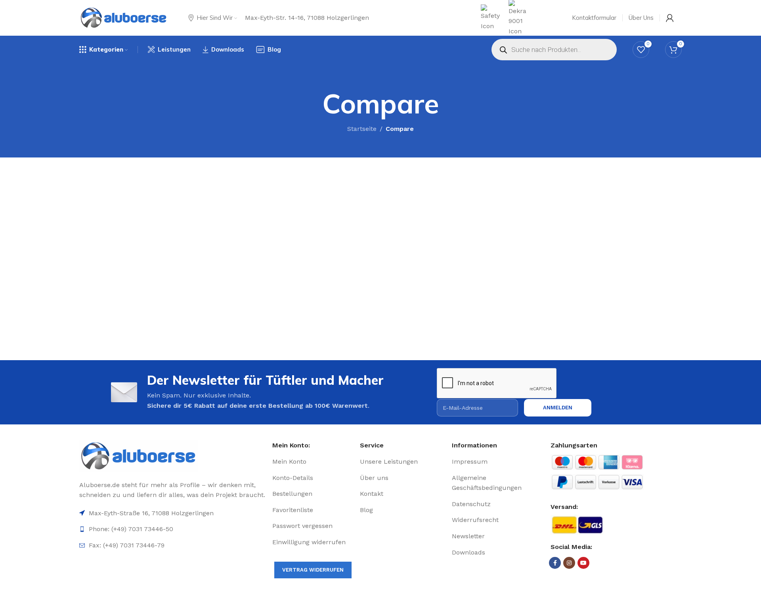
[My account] (670, 18)
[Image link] (172, 456)
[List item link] (313, 462)
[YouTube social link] (583, 563)
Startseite (362, 128)
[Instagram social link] (569, 563)
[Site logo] (123, 18)
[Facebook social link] (555, 563)
